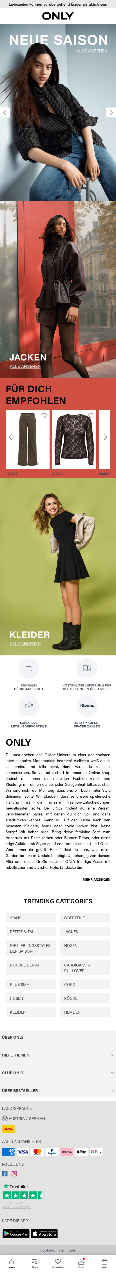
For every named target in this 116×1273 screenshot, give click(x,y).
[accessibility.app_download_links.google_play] (16, 1238)
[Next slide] (111, 112)
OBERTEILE (74, 917)
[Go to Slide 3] (68, 192)
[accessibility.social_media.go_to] (5, 1175)
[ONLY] (58, 18)
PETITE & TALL (23, 931)
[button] (58, 4)
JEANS (15, 917)
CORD (69, 984)
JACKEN (71, 931)
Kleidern (31, 825)
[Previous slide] (5, 112)
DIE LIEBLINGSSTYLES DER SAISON (30, 948)
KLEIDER (18, 1012)
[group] (28, 443)
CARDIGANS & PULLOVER (77, 967)
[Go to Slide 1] (48, 192)
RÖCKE (70, 998)
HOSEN (70, 945)
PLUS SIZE (19, 984)
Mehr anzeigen (96, 879)
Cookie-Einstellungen (58, 1250)
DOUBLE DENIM (24, 965)
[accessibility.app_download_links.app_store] (44, 1238)
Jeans (46, 825)
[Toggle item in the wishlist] (44, 415)
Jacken (82, 825)
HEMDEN (72, 1012)
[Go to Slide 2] (58, 192)
